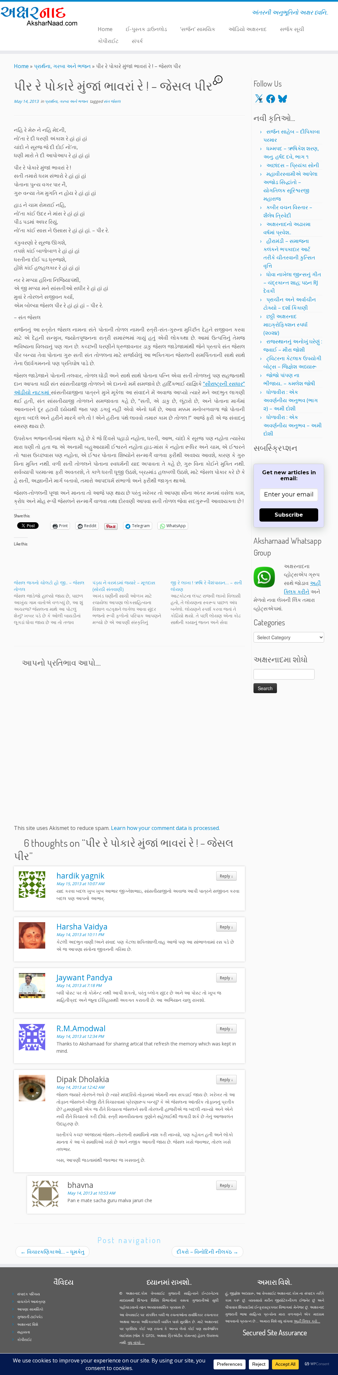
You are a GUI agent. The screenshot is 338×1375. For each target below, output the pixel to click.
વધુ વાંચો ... (136, 1342)
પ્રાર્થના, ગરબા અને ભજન (62, 66)
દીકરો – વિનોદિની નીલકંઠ (207, 1251)
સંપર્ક (137, 41)
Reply (226, 876)
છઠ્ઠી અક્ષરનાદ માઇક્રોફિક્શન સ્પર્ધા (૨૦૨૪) (285, 324)
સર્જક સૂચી (292, 29)
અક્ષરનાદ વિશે (27, 1324)
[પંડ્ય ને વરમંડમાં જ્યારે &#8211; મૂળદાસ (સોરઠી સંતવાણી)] (131, 602)
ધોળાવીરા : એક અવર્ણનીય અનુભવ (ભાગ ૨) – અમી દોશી (290, 400)
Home (105, 29)
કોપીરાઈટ (108, 41)
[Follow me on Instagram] (103, 13)
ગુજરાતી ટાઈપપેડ (30, 1316)
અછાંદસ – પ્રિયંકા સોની (292, 165)
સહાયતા (23, 1331)
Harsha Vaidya (82, 926)
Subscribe (289, 515)
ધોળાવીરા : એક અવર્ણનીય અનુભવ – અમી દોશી (292, 425)
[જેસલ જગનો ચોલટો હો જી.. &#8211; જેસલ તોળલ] (53, 602)
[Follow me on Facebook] (99, 13)
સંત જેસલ (112, 101)
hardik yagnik (80, 875)
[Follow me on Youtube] (108, 13)
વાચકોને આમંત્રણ (31, 1301)
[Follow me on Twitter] (95, 13)
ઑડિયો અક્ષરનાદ (247, 29)
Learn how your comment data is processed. (165, 828)
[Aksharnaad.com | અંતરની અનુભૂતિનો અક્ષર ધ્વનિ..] (39, 15)
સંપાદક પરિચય (28, 1293)
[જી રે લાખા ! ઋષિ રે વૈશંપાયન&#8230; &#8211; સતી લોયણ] (210, 602)
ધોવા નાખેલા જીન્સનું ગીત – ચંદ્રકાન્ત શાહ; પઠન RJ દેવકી (292, 283)
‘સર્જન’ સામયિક (197, 29)
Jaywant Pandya (84, 977)
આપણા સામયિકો (30, 1309)
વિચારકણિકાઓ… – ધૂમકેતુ (52, 1251)
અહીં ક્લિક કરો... (307, 1320)
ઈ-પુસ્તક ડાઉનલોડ (146, 29)
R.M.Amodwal (81, 1028)
